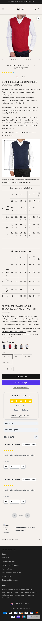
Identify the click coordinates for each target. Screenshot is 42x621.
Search (4, 554)
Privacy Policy (7, 576)
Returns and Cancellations (11, 573)
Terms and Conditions (10, 580)
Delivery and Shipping (10, 565)
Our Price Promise (8, 561)
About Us (5, 558)
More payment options (21, 388)
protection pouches (18, 319)
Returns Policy (7, 569)
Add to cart (21, 376)
